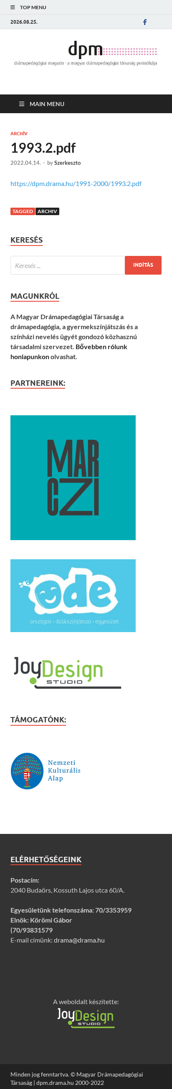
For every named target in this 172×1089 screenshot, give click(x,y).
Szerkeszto (67, 162)
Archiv (47, 211)
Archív (19, 133)
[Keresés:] (86, 265)
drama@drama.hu (79, 940)
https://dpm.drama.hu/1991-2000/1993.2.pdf (76, 183)
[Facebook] (145, 22)
